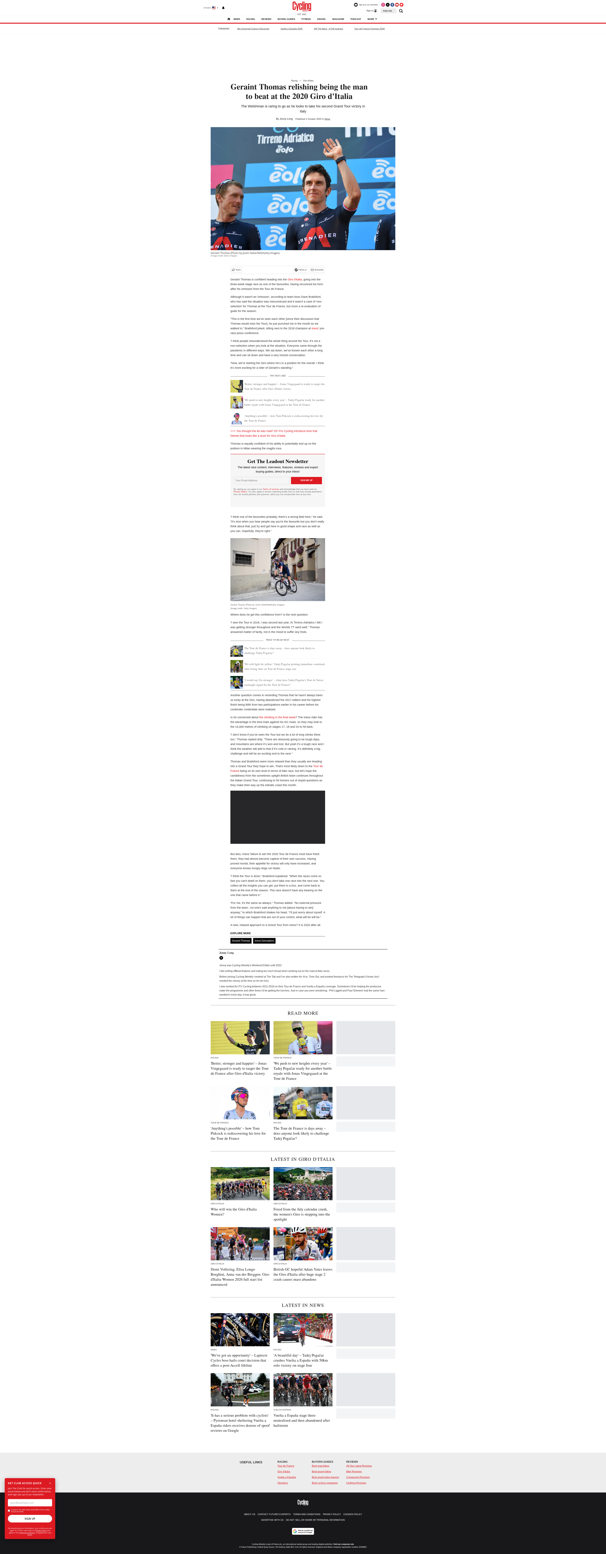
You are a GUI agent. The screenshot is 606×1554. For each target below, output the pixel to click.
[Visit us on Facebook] (392, 5)
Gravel (321, 19)
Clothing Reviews (356, 1483)
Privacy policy (332, 1514)
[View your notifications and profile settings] (223, 8)
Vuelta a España (286, 1477)
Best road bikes (320, 1466)
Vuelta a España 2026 (292, 28)
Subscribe (387, 11)
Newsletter (319, 270)
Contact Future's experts (274, 1514)
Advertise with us (272, 1520)
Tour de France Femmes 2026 (369, 28)
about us (249, 1514)
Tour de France (285, 1466)
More (371, 19)
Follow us (302, 270)
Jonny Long (286, 119)
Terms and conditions (306, 1514)
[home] (228, 19)
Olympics (282, 1483)
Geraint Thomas (241, 940)
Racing (250, 19)
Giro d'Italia (308, 80)
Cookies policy (352, 1514)
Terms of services (271, 489)
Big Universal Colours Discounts (253, 28)
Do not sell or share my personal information (315, 1520)
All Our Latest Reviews (359, 1466)
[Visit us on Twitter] (388, 5)
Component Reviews (358, 1477)
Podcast (356, 19)
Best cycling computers (325, 1483)
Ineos (315, 328)
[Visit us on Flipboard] (401, 5)
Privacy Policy (41, 1530)
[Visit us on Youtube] (397, 5)
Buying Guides (286, 19)
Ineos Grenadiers (264, 940)
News (237, 19)
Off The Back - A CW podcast (328, 28)
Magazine (338, 19)
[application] (277, 817)
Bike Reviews (354, 1471)
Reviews (266, 19)
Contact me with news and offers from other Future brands (30, 1511)
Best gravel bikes (321, 1471)
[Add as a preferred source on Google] (303, 1531)
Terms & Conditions (27, 1532)
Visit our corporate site (343, 1544)
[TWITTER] (222, 958)
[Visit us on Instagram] (383, 5)
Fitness (306, 19)
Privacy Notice (240, 492)
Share (238, 270)
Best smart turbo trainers (325, 1477)
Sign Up (30, 1518)
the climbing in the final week (277, 717)
